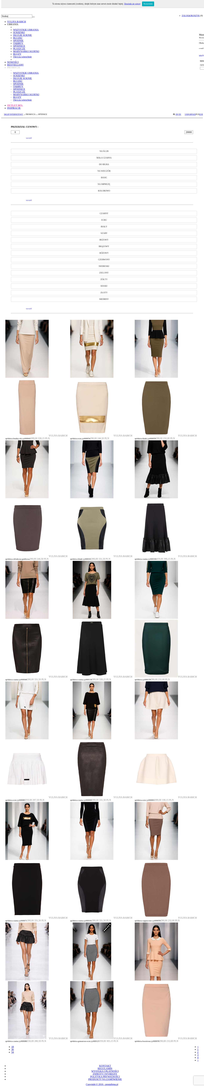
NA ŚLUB (104, 151)
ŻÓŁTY (104, 279)
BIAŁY (104, 226)
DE (177, 114)
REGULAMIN (105, 1068)
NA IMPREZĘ (104, 184)
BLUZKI (17, 38)
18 (12, 1046)
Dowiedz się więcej (132, 4)
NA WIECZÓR (104, 171)
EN (180, 114)
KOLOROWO (104, 191)
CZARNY (104, 213)
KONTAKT (105, 1066)
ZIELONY (104, 273)
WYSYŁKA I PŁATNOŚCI (105, 1071)
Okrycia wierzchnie (22, 56)
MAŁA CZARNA (104, 158)
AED (194, 114)
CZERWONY (104, 259)
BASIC (104, 177)
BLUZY (17, 54)
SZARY (104, 233)
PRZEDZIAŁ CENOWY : (24, 126)
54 (12, 1052)
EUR (201, 114)
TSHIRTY (18, 43)
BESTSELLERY (15, 65)
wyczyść (29, 138)
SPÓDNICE (19, 46)
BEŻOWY (103, 240)
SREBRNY (104, 299)
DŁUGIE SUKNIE (22, 35)
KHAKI (104, 286)
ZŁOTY (104, 292)
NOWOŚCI (13, 62)
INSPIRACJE (14, 108)
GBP (190, 114)
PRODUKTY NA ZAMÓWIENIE (105, 1079)
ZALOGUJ (186, 15)
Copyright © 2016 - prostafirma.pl (102, 1084)
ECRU (104, 220)
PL (174, 114)
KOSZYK (195, 15)
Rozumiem (148, 4)
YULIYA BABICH (16, 21)
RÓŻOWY (104, 253)
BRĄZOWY (104, 246)
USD (187, 114)
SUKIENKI (19, 32)
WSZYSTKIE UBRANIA (26, 29)
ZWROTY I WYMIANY (105, 1074)
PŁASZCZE (19, 48)
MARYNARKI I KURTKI (26, 51)
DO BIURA (104, 164)
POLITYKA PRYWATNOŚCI (105, 1076)
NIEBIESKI (104, 266)
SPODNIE (18, 40)
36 (12, 1049)
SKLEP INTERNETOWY (13, 114)
